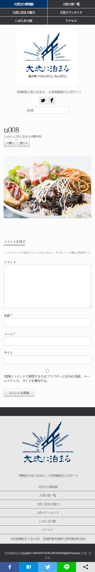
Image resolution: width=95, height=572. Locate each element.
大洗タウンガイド (71, 12)
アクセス (70, 20)
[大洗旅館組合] (47, 56)
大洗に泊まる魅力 (47, 504)
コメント (10, 262)
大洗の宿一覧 (71, 4)
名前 (8, 315)
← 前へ (10, 143)
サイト (8, 352)
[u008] (47, 216)
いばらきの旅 (47, 521)
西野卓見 (36, 136)
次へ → (23, 143)
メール (9, 334)
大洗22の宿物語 (47, 486)
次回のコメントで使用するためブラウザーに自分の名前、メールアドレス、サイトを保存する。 (47, 378)
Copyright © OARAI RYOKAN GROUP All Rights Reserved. (50, 553)
